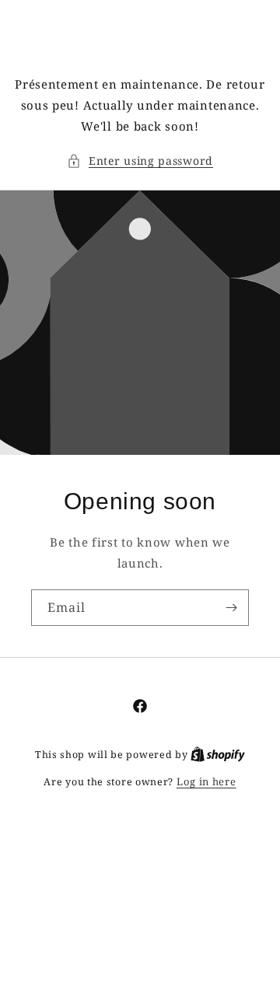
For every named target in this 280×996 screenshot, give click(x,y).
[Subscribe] (231, 607)
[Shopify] (218, 754)
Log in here (206, 781)
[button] (140, 160)
